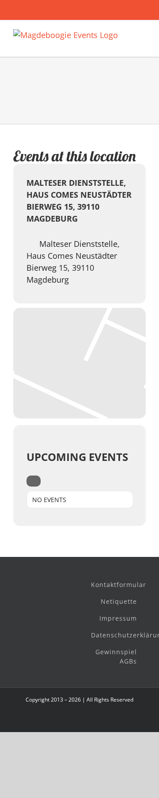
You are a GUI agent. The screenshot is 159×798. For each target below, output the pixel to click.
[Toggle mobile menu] (142, 33)
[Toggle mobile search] (142, 43)
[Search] (33, 481)
